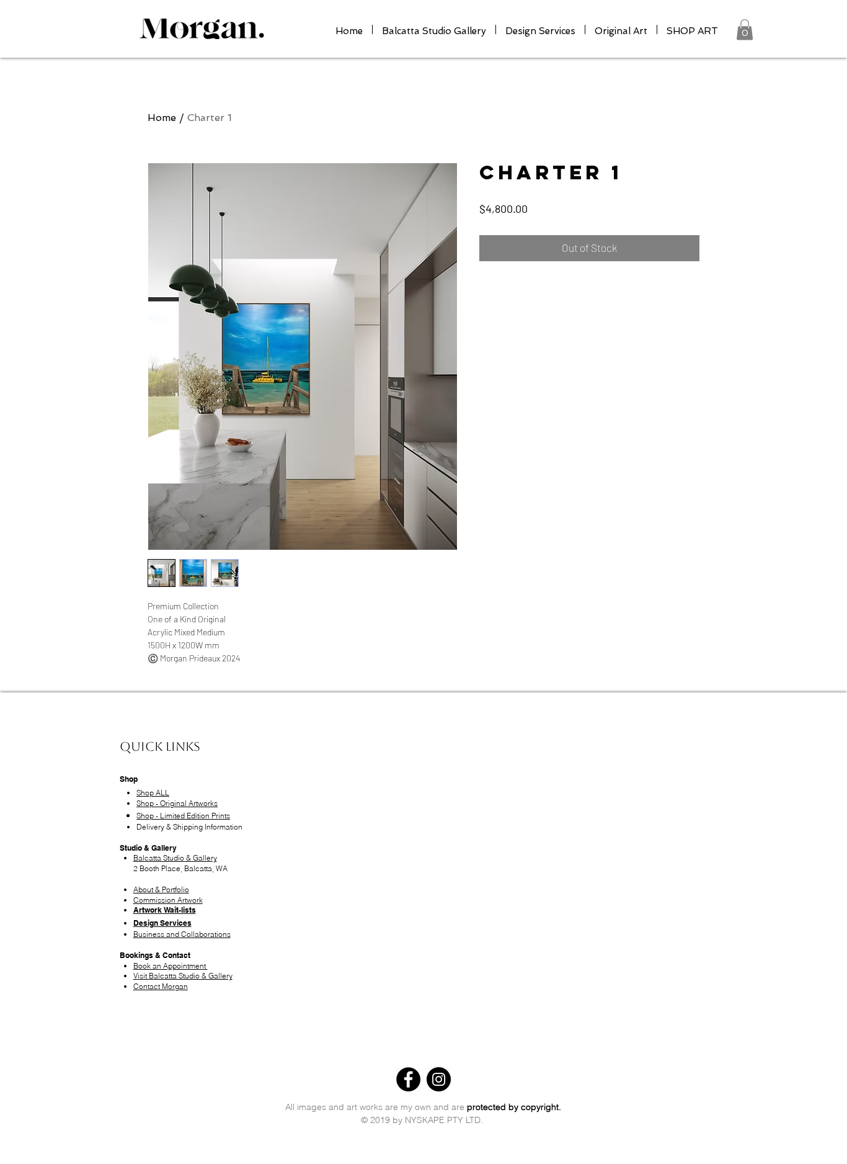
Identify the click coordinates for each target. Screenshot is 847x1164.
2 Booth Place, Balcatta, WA (180, 868)
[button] (744, 29)
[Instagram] (439, 1079)
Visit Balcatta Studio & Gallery (183, 975)
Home (162, 117)
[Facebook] (408, 1079)
